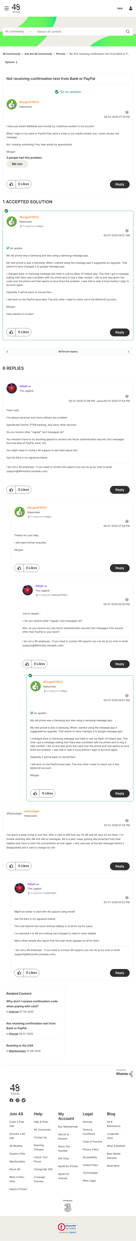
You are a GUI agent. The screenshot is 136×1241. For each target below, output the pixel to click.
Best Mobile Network (113, 1155)
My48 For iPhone (68, 1166)
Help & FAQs (41, 1121)
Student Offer (17, 1153)
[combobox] (83, 31)
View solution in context (20, 313)
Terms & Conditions (89, 1131)
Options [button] (10, 62)
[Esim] (7, 351)
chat (99, 466)
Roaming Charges (39, 1147)
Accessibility (90, 1157)
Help (120, 8)
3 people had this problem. (24, 157)
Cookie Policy (90, 1164)
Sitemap (87, 1121)
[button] (11, 184)
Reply (119, 184)
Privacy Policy (91, 1149)
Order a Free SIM (16, 1123)
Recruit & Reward (63, 1136)
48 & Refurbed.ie (113, 1123)
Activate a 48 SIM (17, 1136)
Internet (14, 1011)
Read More (113, 1165)
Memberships (17, 1050)
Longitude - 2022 (113, 1136)
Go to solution (70, 92)
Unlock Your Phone (41, 1159)
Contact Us (40, 1137)
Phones (60, 53)
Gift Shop (63, 1158)
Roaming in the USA (19, 1045)
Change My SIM (43, 1169)
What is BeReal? (116, 1145)
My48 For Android (63, 1176)
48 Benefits (16, 1145)
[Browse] (7, 8)
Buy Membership (68, 1126)
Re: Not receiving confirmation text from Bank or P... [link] (99, 53)
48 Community (15, 8)
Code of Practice (92, 1141)
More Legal (89, 1180)
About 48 (14, 1169)
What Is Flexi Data (16, 1179)
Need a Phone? (18, 1189)
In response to (32, 226)
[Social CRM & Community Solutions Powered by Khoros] (124, 1072)
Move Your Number (64, 1148)
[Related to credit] (128, 351)
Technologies (90, 1172)
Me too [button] (17, 164)
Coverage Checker (39, 1179)
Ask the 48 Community (38, 53)
